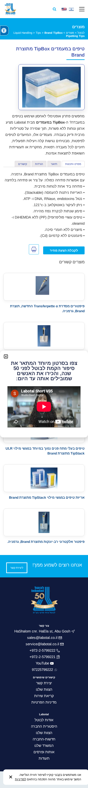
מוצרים (70, 32)
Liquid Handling (22, 32)
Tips (38, 32)
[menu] (82, 9)
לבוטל (81, 32)
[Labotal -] (10, 9)
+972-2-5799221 (42, 657)
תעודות (44, 758)
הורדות (39, 164)
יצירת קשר (44, 683)
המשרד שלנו (44, 746)
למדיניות (20, 779)
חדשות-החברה (44, 739)
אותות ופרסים (44, 752)
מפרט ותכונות (73, 164)
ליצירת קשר (16, 567)
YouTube (42, 663)
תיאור (54, 164)
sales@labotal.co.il (42, 638)
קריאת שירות (44, 696)
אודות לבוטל (44, 720)
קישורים (22, 164)
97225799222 (42, 670)
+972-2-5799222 (42, 650)
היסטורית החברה (44, 726)
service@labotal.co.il (42, 644)
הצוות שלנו (44, 733)
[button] (4, 30)
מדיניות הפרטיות (44, 702)
